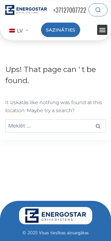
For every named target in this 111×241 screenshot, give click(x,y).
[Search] (98, 9)
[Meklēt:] (55, 126)
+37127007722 (69, 10)
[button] (102, 30)
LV (19, 31)
